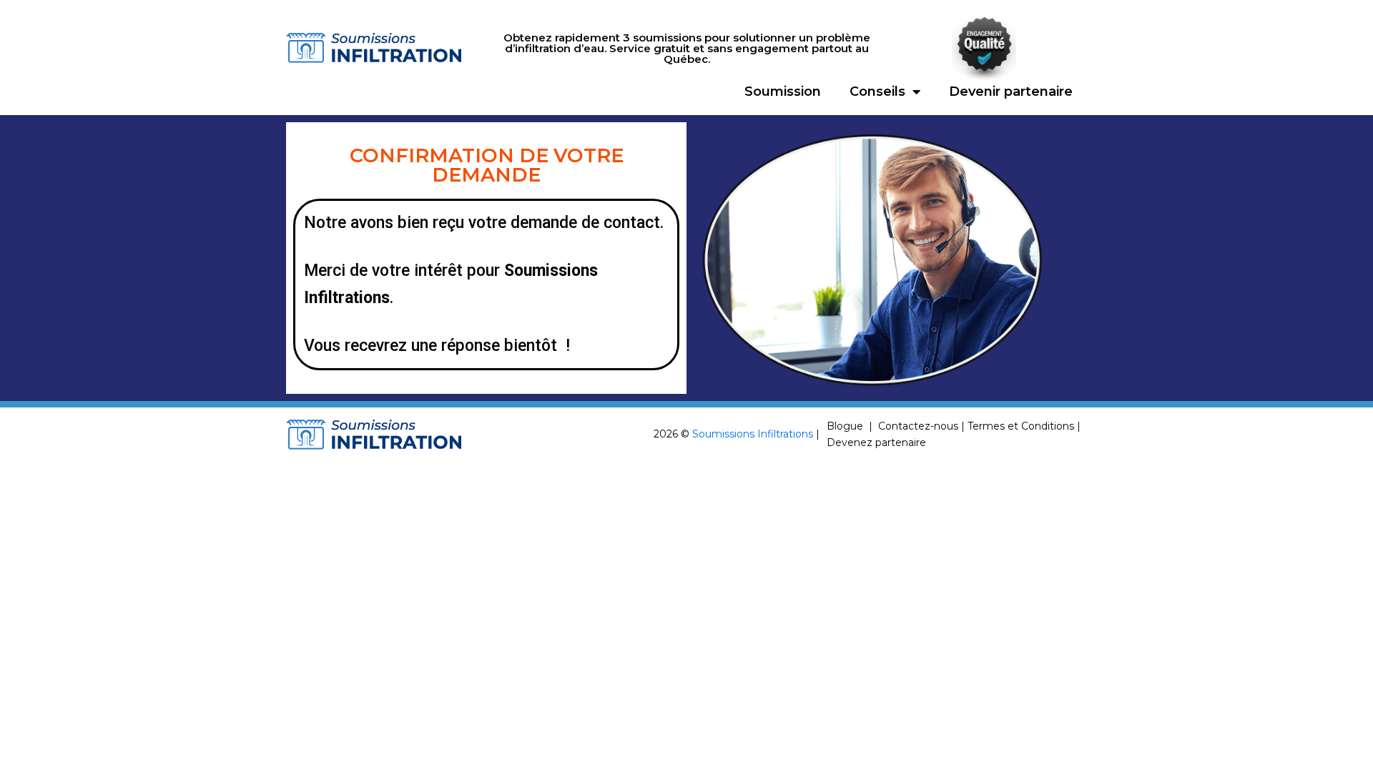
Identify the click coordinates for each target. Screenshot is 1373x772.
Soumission (782, 91)
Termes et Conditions (1021, 426)
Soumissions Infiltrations (752, 433)
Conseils (877, 91)
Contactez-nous (918, 426)
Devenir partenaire (1011, 91)
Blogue (845, 426)
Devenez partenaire (876, 442)
